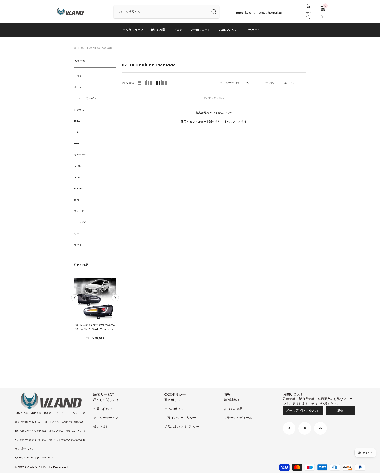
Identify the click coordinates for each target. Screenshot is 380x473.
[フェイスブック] (289, 428)
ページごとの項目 (229, 83)
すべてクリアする (235, 122)
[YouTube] (320, 428)
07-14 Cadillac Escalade (96, 48)
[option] (95, 311)
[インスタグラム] (304, 428)
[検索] (166, 11)
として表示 (128, 83)
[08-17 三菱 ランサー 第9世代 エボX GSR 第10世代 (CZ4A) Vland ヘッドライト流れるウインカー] (95, 299)
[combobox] (161, 11)
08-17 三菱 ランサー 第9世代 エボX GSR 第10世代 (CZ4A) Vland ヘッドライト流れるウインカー (95, 327)
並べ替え (270, 83)
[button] (74, 297)
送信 (340, 410)
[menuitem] (95, 75)
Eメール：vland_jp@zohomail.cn (35, 457)
